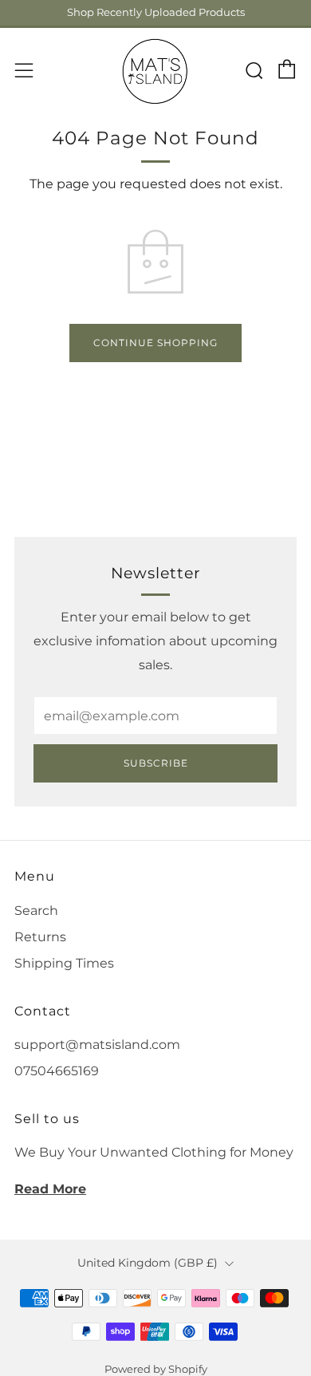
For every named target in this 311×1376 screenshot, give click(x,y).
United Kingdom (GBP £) (147, 1263)
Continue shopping (155, 343)
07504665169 (56, 1070)
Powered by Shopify (155, 1369)
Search (36, 910)
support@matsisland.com (97, 1044)
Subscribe (156, 763)
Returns (40, 936)
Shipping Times (64, 963)
